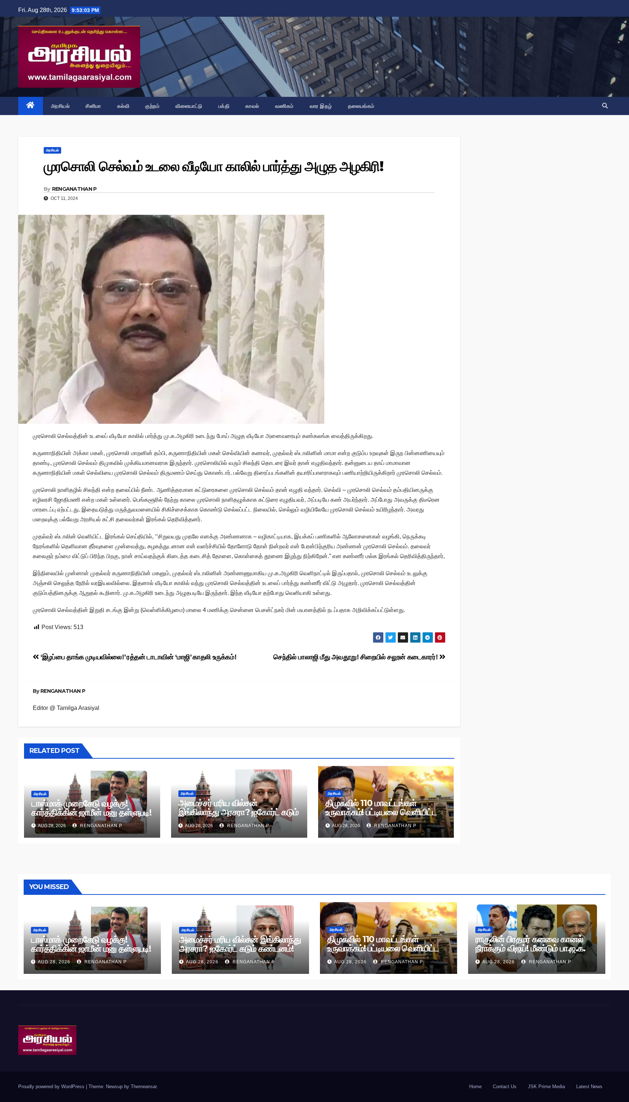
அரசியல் (60, 106)
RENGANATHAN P (74, 189)
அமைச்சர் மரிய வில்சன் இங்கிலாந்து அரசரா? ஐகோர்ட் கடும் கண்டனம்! (238, 812)
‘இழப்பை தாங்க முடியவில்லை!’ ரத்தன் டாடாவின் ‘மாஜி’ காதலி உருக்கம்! (137, 657)
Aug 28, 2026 (54, 961)
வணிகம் (284, 106)
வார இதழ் (321, 106)
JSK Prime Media (546, 1086)
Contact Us (505, 1086)
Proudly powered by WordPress (52, 1086)
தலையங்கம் (361, 106)
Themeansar (144, 1086)
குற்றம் (152, 106)
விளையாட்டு (188, 106)
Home (475, 1086)
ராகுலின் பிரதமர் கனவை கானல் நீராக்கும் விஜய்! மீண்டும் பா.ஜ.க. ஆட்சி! (530, 948)
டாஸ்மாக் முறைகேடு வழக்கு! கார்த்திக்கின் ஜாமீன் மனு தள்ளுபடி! (91, 808)
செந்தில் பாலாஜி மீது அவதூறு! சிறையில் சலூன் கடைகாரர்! (356, 657)
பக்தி (224, 106)
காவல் (252, 106)
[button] (605, 106)
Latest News (589, 1086)
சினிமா (93, 106)
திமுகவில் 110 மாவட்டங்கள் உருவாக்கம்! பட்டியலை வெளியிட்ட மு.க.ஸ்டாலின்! (381, 812)
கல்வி (123, 106)
